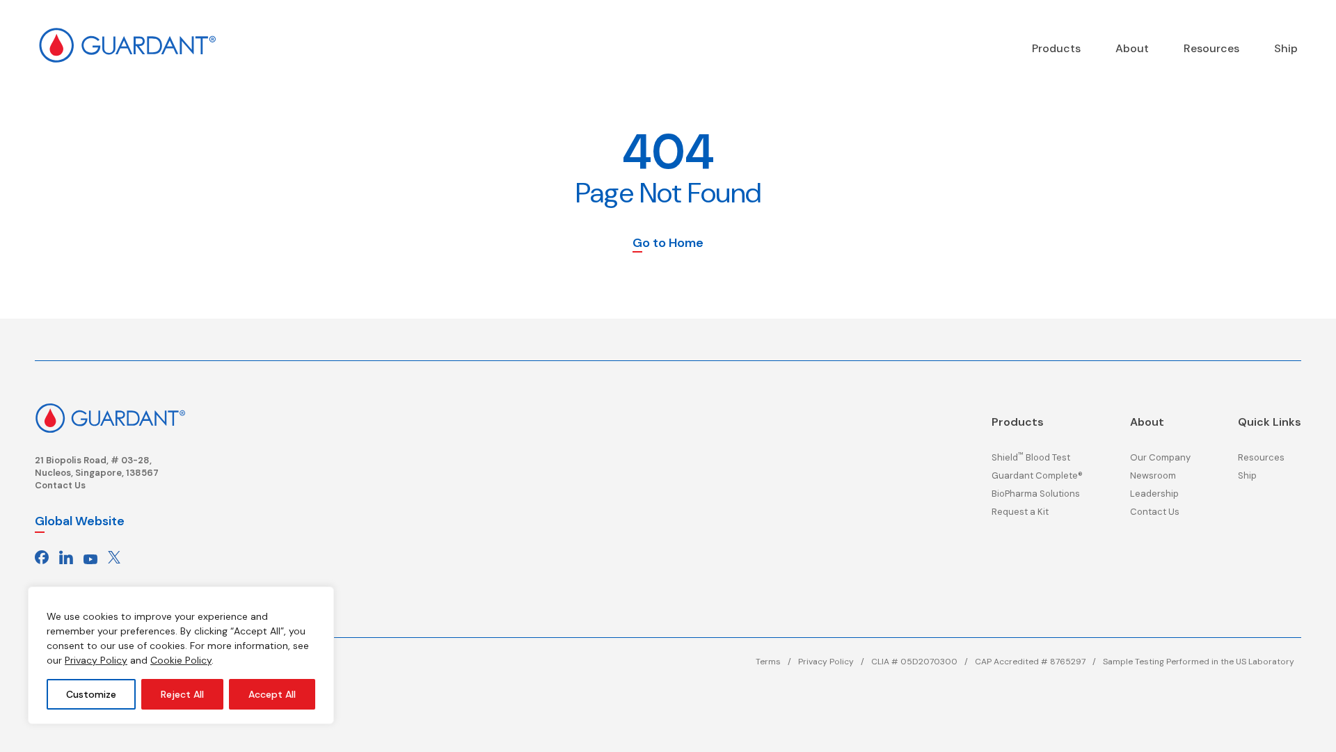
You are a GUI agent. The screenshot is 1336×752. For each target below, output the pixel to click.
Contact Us (60, 485)
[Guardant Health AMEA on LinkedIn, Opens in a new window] (66, 557)
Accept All (272, 694)
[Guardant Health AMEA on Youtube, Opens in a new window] (90, 557)
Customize (91, 694)
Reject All (182, 694)
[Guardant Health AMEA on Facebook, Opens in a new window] (42, 557)
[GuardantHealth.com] (127, 45)
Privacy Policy (96, 660)
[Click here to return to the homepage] (110, 417)
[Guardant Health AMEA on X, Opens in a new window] (114, 557)
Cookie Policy (181, 660)
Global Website (80, 521)
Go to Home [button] (668, 244)
